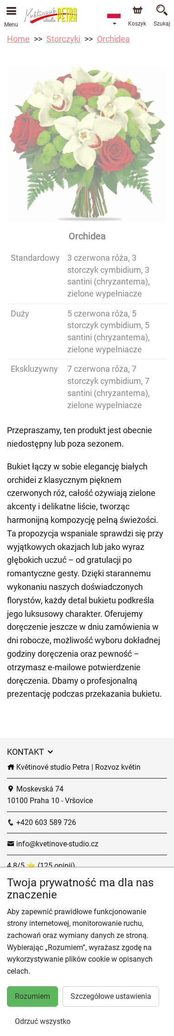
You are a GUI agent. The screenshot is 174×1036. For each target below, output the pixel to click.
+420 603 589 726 (45, 822)
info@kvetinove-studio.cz (56, 843)
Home (18, 39)
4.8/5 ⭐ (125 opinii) (41, 865)
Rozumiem (32, 996)
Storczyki (63, 39)
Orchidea (113, 39)
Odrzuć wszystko (43, 1021)
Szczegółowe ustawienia (111, 996)
